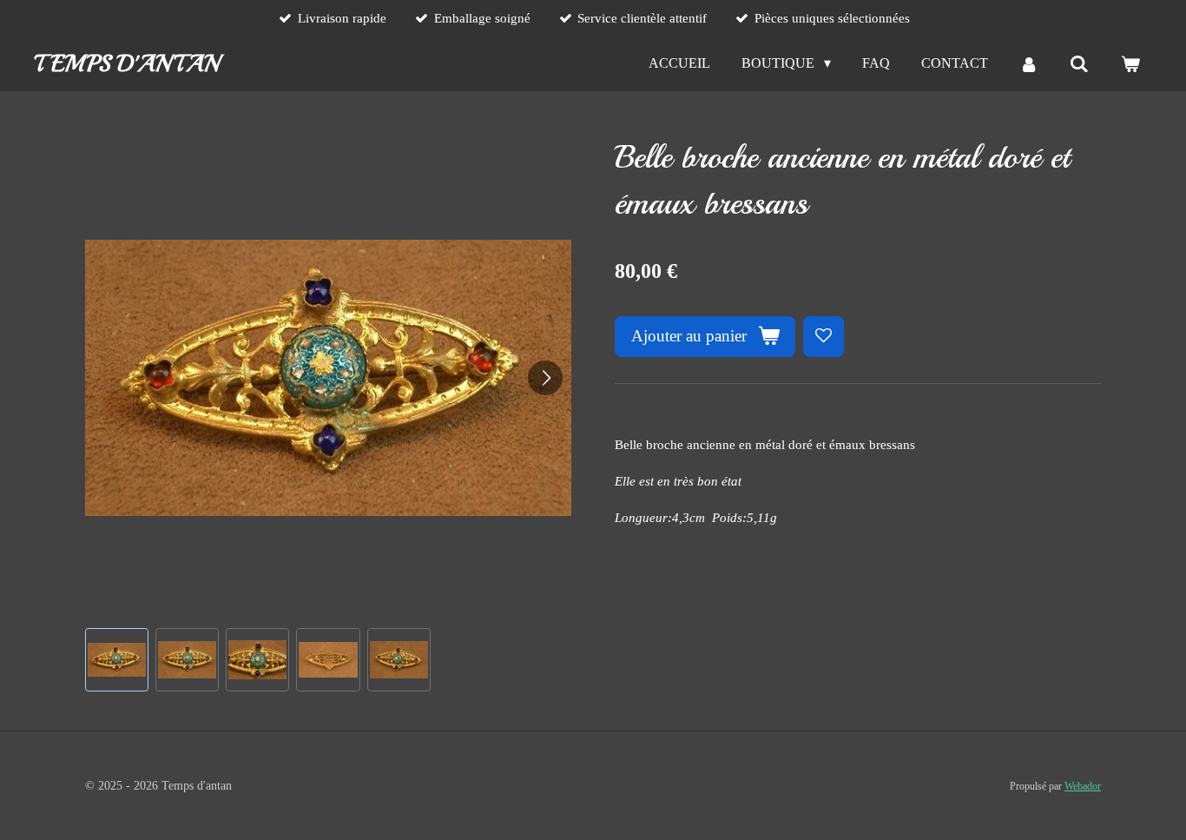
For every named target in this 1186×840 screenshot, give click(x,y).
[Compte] (1029, 64)
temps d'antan (127, 64)
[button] (116, 659)
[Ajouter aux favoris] (823, 336)
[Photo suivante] (545, 377)
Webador (1082, 786)
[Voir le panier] (1130, 64)
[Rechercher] (1079, 64)
